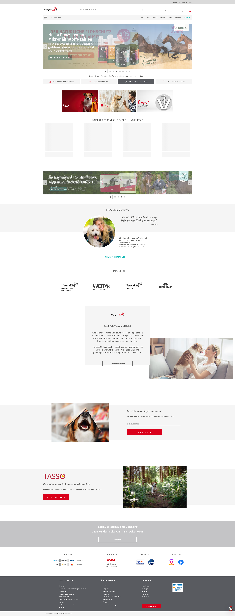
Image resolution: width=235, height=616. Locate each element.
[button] (105, 71)
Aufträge (145, 589)
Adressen (145, 591)
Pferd (170, 17)
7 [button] (129, 71)
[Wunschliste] (183, 11)
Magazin (187, 17)
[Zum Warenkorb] (189, 11)
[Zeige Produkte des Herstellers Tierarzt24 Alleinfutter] (133, 293)
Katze (162, 17)
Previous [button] (45, 46)
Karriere (61, 602)
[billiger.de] (140, 562)
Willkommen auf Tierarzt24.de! (182, 2)
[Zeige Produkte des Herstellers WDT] (101, 295)
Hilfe (104, 586)
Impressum (62, 591)
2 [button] (113, 71)
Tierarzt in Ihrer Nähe (115, 257)
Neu (142, 17)
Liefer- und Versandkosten (112, 597)
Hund (155, 17)
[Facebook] (181, 562)
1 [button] (110, 71)
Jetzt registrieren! (56, 497)
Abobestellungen (109, 591)
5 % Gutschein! (144, 432)
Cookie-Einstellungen (110, 605)
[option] (117, 46)
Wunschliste (146, 597)
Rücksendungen (108, 599)
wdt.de (74, 605)
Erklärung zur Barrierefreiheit (69, 599)
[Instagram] (171, 562)
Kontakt (117, 539)
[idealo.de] (151, 562)
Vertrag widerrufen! (151, 606)
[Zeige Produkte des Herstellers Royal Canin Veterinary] (165, 293)
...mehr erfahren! (117, 363)
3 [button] (116, 71)
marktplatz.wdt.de (65, 605)
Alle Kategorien (55, 17)
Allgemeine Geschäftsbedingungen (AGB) (72, 589)
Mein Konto (146, 586)
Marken (178, 17)
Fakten (105, 602)
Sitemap (61, 586)
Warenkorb (145, 594)
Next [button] (190, 46)
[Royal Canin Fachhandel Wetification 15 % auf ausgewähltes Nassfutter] (117, 46)
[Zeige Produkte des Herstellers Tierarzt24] (69, 293)
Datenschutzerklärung (66, 594)
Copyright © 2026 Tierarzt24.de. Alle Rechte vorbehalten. (59, 613)
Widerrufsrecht (64, 597)
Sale (148, 17)
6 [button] (126, 71)
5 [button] (123, 71)
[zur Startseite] (50, 9)
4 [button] (120, 71)
